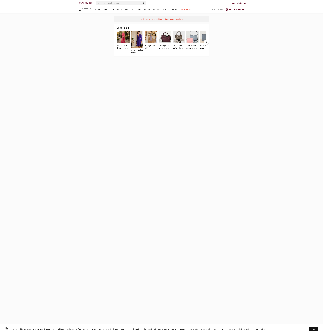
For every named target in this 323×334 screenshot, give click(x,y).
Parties (175, 9)
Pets (139, 9)
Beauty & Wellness (152, 9)
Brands (166, 9)
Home (119, 9)
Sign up (242, 3)
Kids (112, 9)
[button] (101, 3)
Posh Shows (186, 9)
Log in (235, 3)
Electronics (130, 9)
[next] (206, 42)
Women (98, 9)
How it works (217, 9)
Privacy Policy (259, 329)
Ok (313, 329)
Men (105, 9)
